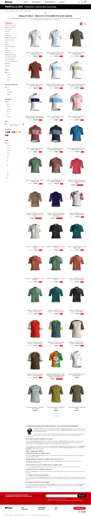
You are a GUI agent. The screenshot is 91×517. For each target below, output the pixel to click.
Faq (56, 509)
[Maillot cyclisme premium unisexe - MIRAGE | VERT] (35, 166)
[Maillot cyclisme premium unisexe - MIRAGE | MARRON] (55, 166)
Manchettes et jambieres (10, 54)
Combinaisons (8, 35)
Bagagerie (7, 63)
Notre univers (42, 507)
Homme (9, 75)
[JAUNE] (18, 132)
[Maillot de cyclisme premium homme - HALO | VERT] (35, 296)
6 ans (8, 148)
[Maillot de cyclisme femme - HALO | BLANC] (35, 232)
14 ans (8, 145)
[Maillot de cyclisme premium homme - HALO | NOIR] (76, 296)
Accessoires (7, 65)
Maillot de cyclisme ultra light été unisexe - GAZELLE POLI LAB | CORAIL (76, 182)
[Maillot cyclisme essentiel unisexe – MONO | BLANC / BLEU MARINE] (35, 102)
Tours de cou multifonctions (11, 61)
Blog (56, 507)
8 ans (8, 150)
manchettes (82, 446)
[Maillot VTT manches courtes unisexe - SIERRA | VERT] (55, 328)
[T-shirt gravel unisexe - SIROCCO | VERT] (55, 393)
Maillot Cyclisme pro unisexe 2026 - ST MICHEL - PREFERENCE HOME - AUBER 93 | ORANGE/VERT (56, 375)
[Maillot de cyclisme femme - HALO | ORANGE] (35, 264)
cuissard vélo (81, 484)
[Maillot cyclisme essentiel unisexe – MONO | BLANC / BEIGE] (76, 70)
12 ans (8, 155)
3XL (8, 175)
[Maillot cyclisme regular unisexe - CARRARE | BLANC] (35, 38)
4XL (8, 177)
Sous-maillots (8, 29)
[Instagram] (79, 512)
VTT (8, 114)
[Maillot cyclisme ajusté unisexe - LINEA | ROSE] (76, 102)
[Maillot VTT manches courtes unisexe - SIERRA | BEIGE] (76, 328)
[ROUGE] (14, 132)
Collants (7, 44)
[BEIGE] (21, 132)
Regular (8, 94)
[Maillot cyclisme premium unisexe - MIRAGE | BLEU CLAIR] (76, 134)
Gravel (8, 106)
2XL (8, 172)
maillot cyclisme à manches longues (68, 447)
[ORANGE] (19, 132)
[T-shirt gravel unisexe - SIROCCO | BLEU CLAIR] (35, 393)
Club (22, 507)
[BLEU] (12, 132)
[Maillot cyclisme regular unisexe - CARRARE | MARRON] (35, 70)
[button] (78, 2)
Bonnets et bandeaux (10, 59)
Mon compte (41, 509)
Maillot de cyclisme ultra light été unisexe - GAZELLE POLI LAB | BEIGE (35, 215)
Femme (8, 77)
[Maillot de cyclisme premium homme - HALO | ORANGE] (76, 264)
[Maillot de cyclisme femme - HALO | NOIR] (55, 232)
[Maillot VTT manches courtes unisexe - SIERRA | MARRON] (35, 360)
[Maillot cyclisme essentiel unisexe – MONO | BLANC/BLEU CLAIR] (55, 70)
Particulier (24, 509)
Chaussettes (8, 50)
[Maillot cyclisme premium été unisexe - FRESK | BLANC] (76, 199)
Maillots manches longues (11, 37)
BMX (8, 104)
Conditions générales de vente (22, 515)
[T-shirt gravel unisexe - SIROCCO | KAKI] (76, 393)
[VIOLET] (7, 132)
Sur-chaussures (8, 52)
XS (7, 160)
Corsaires (7, 33)
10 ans (8, 153)
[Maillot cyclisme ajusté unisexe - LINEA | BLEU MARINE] (55, 134)
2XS (8, 157)
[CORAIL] (6, 132)
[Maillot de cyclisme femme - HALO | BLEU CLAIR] (76, 232)
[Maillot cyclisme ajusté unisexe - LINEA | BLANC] (55, 102)
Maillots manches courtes (10, 25)
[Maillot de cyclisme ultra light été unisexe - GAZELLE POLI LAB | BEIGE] (35, 199)
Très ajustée (9, 92)
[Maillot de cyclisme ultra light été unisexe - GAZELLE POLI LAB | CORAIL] (76, 166)
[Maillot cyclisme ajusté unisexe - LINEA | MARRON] (35, 134)
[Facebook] (82, 512)
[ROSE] (16, 132)
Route (8, 111)
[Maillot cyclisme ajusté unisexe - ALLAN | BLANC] (76, 360)
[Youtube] (84, 512)
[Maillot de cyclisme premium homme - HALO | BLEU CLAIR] (55, 296)
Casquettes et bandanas (10, 57)
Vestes (6, 42)
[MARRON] (7, 135)
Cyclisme (9, 116)
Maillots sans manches (10, 27)
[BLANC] (11, 132)
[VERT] (6, 135)
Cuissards (7, 31)
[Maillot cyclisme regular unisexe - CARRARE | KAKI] (76, 38)
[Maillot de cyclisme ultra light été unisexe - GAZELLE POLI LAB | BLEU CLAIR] (55, 199)
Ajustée (8, 89)
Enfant (8, 80)
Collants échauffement (10, 46)
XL (7, 170)
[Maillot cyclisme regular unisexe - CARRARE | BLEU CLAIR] (55, 38)
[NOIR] (9, 132)
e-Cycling (9, 109)
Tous (8, 72)
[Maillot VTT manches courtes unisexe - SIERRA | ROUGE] (35, 328)
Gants (6, 48)
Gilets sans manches (9, 40)
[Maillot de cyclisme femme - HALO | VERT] (55, 264)
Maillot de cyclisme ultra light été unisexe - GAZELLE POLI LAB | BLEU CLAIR (56, 215)
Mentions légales (9, 515)
